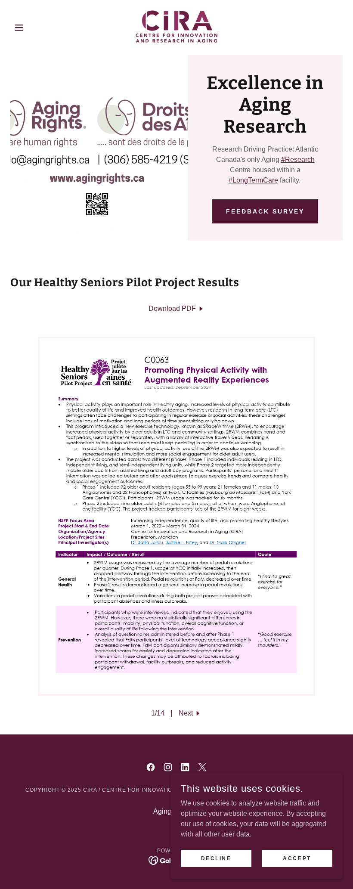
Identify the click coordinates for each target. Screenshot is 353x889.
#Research (298, 159)
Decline (216, 858)
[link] (176, 27)
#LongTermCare (253, 180)
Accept (297, 858)
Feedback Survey (265, 211)
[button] (35, 27)
